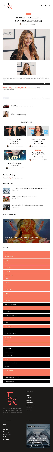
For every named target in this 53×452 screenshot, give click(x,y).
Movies (6, 307)
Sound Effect (8, 337)
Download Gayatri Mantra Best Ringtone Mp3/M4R (21, 237)
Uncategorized (9, 370)
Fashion (7, 278)
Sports (6, 340)
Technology (8, 348)
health (7, 286)
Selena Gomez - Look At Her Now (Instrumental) (38, 141)
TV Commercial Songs (11, 362)
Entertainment (9, 275)
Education (7, 271)
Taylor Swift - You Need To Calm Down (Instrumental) (38, 155)
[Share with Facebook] (42, 98)
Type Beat (7, 366)
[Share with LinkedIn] (46, 98)
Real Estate (8, 326)
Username (7, 373)
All (6, 253)
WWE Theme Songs (9, 381)
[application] (26, 84)
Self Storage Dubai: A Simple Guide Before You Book (24, 196)
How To (7, 293)
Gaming (7, 282)
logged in (12, 178)
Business (7, 264)
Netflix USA (8, 311)
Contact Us (29, 407)
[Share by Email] (49, 98)
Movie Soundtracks (10, 304)
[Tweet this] (44, 98)
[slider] (47, 84)
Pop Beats (28, 14)
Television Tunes (9, 351)
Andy (31, 445)
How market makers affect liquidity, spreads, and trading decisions (27, 205)
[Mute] (44, 83)
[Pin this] (47, 98)
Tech (6, 344)
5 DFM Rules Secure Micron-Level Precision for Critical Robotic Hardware (29, 188)
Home (28, 395)
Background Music (10, 256)
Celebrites (8, 267)
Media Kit (29, 397)
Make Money (8, 300)
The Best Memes (9, 355)
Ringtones (8, 221)
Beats (6, 260)
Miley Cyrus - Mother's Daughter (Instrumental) (15, 141)
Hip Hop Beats (8, 289)
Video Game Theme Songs (11, 377)
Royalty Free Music (10, 333)
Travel (6, 359)
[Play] (5, 83)
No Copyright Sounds (10, 315)
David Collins (25, 24)
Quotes (7, 322)
